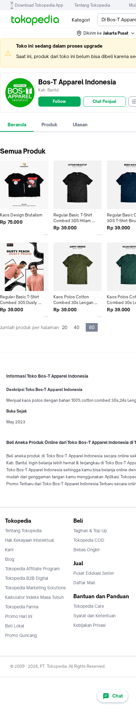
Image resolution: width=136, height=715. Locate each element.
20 (64, 327)
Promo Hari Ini (18, 616)
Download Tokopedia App (39, 5)
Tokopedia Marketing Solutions (35, 587)
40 (76, 327)
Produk (49, 124)
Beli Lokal (14, 625)
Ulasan (80, 124)
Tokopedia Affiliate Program (32, 568)
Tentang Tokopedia (92, 5)
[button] (106, 33)
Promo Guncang (21, 635)
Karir (9, 549)
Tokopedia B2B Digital (26, 578)
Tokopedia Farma (21, 606)
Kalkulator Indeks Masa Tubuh (34, 597)
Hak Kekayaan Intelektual (29, 540)
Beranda (17, 124)
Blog (9, 559)
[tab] (17, 125)
